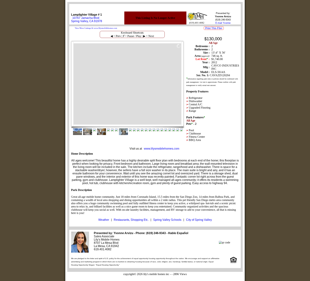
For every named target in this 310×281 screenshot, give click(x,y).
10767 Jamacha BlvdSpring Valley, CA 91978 (86, 19)
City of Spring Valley (199, 219)
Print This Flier (213, 28)
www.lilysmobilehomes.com (161, 148)
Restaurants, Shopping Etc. (131, 219)
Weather (103, 219)
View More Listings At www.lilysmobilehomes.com (96, 28)
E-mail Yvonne (223, 23)
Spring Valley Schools (167, 219)
